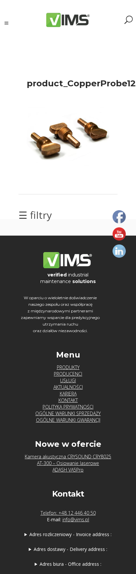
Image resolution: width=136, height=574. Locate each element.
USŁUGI (68, 380)
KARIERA (68, 393)
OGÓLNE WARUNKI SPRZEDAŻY (68, 413)
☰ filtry (35, 215)
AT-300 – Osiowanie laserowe (68, 463)
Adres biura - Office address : (70, 564)
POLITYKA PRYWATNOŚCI (68, 407)
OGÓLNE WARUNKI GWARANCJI (68, 420)
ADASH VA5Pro (68, 470)
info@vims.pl (75, 519)
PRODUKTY (68, 367)
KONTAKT (68, 400)
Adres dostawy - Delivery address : (70, 549)
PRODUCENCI (68, 374)
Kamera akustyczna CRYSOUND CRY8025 (68, 456)
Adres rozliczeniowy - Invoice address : (70, 534)
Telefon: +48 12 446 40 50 (68, 513)
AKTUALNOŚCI (68, 387)
